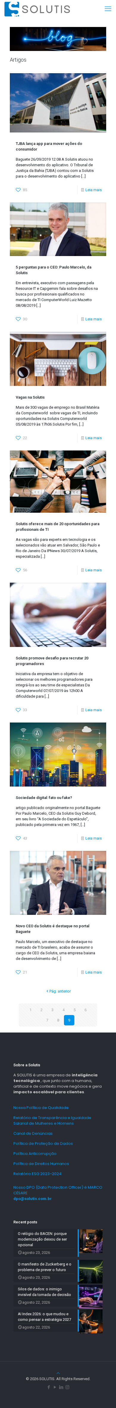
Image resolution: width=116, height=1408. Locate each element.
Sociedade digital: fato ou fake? (44, 797)
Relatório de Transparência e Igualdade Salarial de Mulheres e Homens (52, 1120)
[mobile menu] (108, 9)
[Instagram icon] (67, 1387)
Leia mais (93, 190)
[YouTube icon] (55, 1387)
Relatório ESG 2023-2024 (37, 1174)
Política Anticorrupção (35, 1153)
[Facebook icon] (48, 1387)
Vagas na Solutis (30, 397)
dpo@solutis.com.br (32, 1198)
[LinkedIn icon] (61, 1387)
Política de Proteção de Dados (43, 1143)
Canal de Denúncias (33, 1133)
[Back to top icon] (58, 1373)
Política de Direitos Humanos (41, 1163)
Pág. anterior (60, 991)
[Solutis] (37, 8)
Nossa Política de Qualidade (41, 1107)
